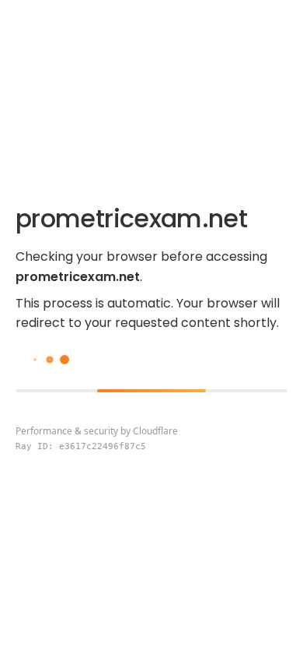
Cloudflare (155, 430)
